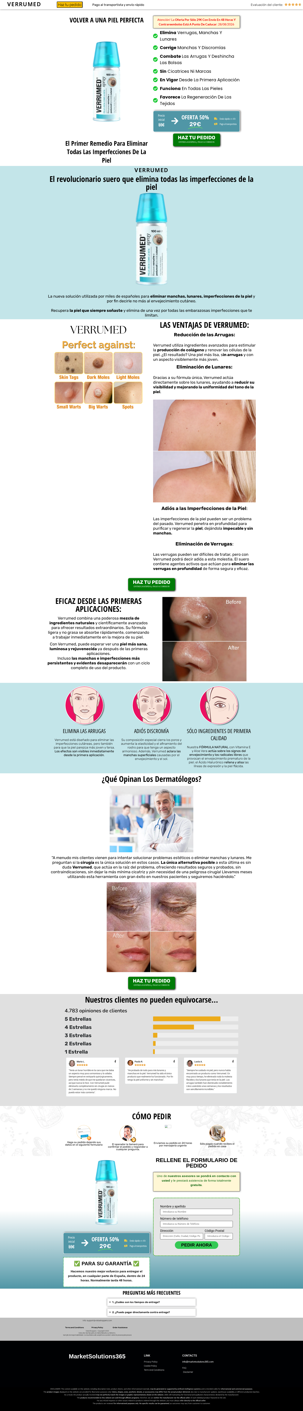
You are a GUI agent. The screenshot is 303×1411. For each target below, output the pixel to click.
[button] (151, 1302)
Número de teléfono (174, 1218)
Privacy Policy (97, 1327)
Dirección (166, 1231)
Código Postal (214, 1231)
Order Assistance (120, 1327)
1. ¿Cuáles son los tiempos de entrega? (136, 1302)
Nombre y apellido (173, 1206)
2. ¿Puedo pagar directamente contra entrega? (141, 1312)
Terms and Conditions (74, 1327)
